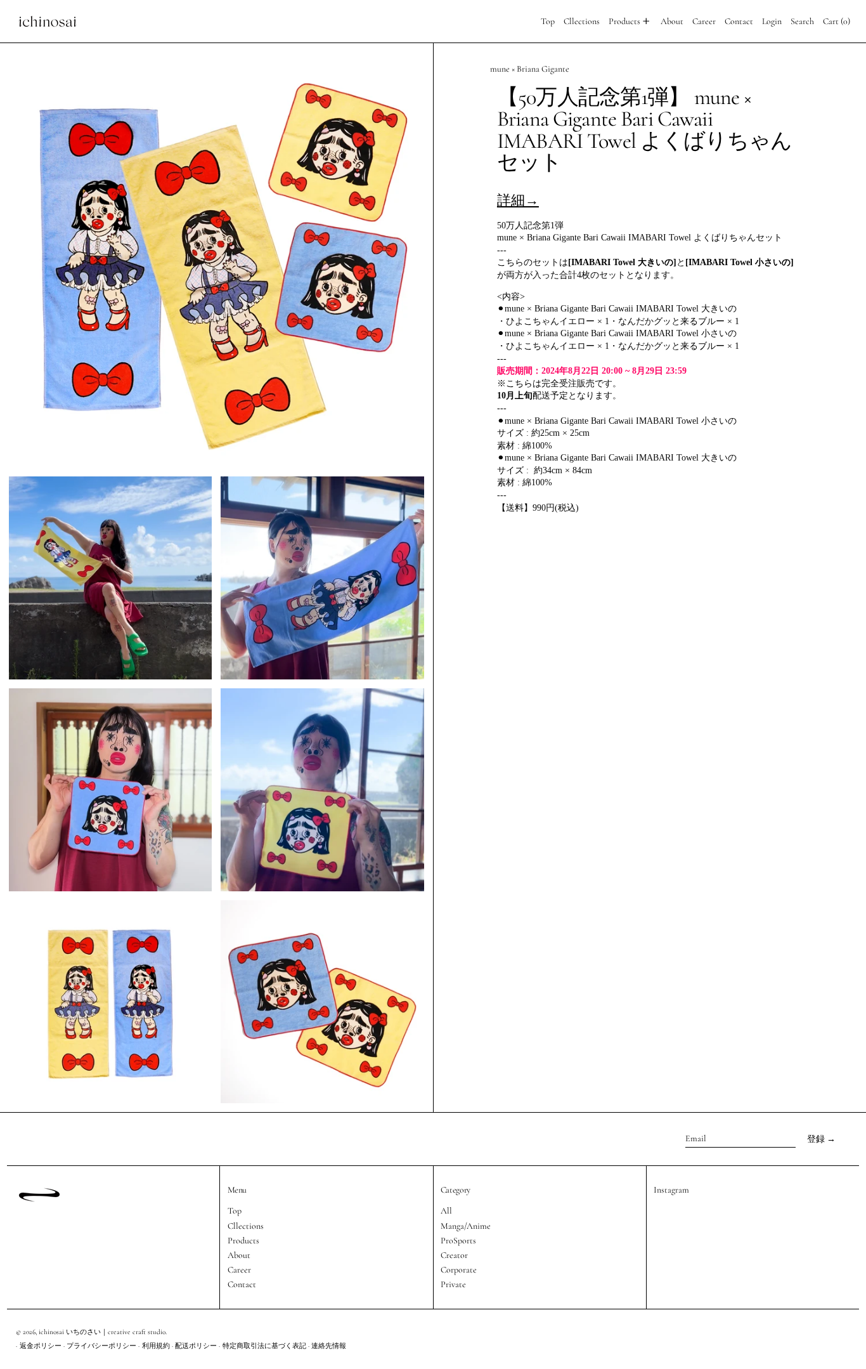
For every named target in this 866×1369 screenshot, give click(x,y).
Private (453, 1284)
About (239, 1255)
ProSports (458, 1240)
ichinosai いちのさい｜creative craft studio (102, 1332)
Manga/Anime (466, 1226)
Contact (242, 1284)
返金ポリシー (40, 1346)
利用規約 (156, 1346)
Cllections (246, 1226)
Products (243, 1240)
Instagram (671, 1189)
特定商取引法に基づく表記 (264, 1346)
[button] (802, 21)
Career (239, 1269)
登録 (816, 1139)
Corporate (459, 1269)
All (446, 1210)
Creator (454, 1255)
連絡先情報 (328, 1346)
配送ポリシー (196, 1346)
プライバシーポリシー (101, 1346)
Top (235, 1210)
